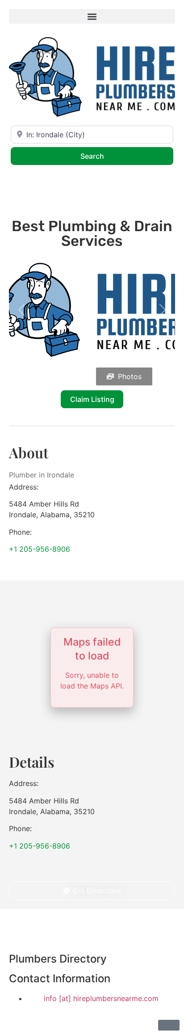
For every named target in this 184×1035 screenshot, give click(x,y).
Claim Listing (92, 399)
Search (103, 156)
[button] (92, 16)
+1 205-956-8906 (39, 549)
